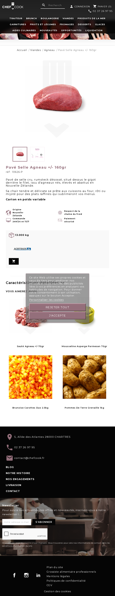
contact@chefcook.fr (29, 457)
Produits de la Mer (91, 18)
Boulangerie (50, 18)
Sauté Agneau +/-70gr (30, 346)
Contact (13, 491)
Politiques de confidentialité (66, 580)
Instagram (26, 575)
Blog (10, 467)
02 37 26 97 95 (100, 11)
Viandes (68, 18)
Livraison (13, 485)
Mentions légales (58, 576)
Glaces (100, 24)
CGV (49, 585)
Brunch (31, 18)
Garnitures (18, 24)
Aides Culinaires (24, 30)
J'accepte (57, 315)
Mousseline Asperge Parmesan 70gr (84, 346)
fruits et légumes (43, 24)
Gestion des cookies (57, 591)
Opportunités (71, 30)
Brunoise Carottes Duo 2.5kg (30, 407)
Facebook (14, 575)
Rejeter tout (57, 307)
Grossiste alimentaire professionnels (71, 571)
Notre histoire (18, 473)
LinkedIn (38, 575)
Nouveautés (48, 30)
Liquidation (94, 30)
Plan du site (55, 567)
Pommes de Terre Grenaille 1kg (84, 407)
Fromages (67, 24)
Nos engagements (20, 479)
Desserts (84, 24)
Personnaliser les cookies (46, 299)
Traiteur (15, 18)
